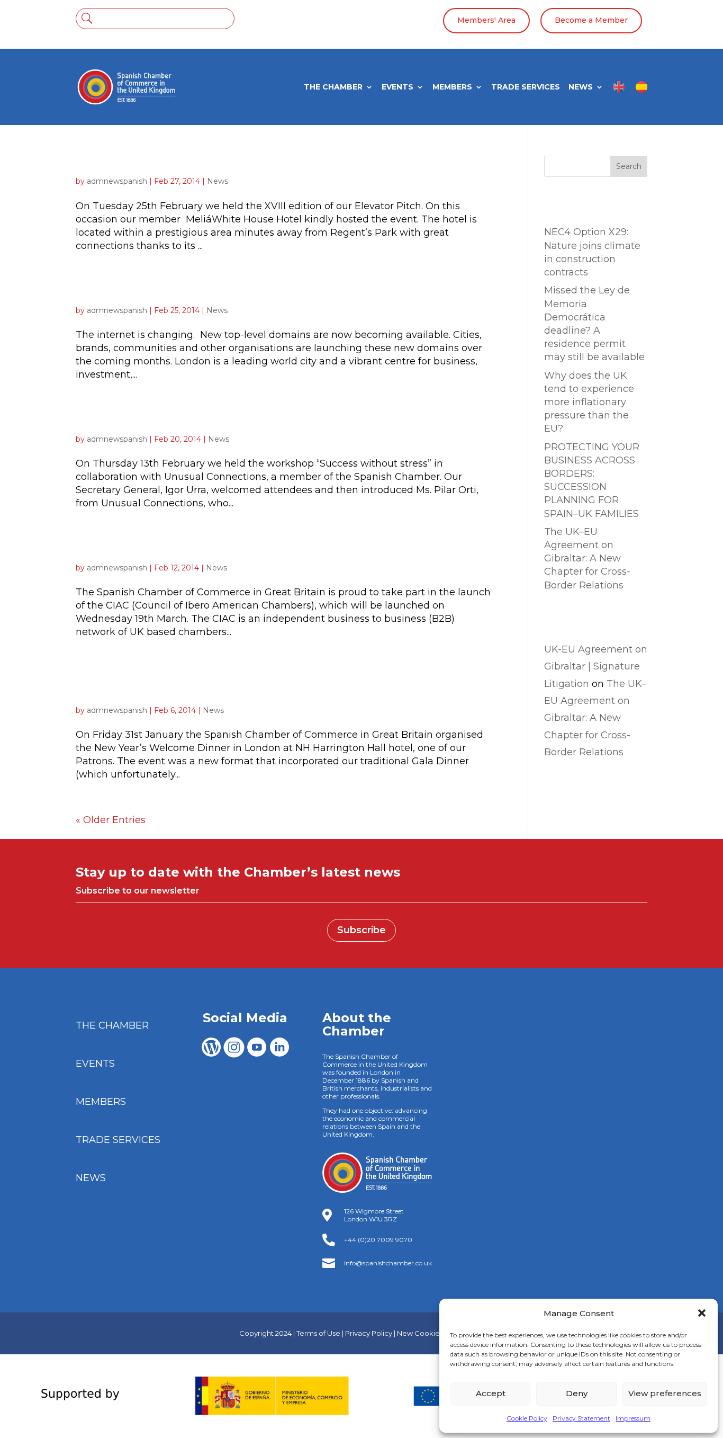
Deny (577, 1393)
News (217, 181)
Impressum (633, 1418)
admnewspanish (117, 181)
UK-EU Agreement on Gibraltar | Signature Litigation (595, 667)
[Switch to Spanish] (642, 91)
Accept (490, 1393)
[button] (702, 1313)
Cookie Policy (527, 1418)
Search (628, 166)
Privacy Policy (368, 1333)
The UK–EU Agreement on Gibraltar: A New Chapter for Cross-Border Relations (587, 558)
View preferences (664, 1393)
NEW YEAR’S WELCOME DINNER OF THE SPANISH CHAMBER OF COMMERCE (253, 684)
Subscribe (361, 930)
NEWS (580, 87)
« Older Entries (111, 820)
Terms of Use (318, 1333)
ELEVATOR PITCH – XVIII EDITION (193, 162)
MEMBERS (452, 87)
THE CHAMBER (333, 87)
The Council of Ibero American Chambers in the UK (252, 549)
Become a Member (591, 20)
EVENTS (397, 87)
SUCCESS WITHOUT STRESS (175, 420)
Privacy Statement (581, 1418)
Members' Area (486, 20)
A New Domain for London (168, 291)
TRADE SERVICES (525, 87)
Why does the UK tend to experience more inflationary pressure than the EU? (589, 402)
